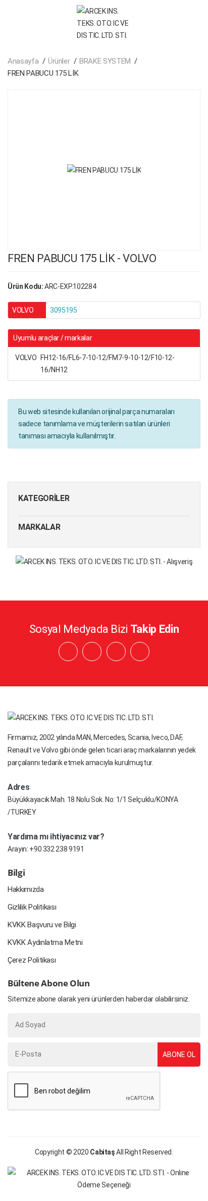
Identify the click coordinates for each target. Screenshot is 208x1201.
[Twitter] (139, 651)
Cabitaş (102, 1152)
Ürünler (59, 61)
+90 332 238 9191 (56, 849)
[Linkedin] (91, 651)
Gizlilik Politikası (32, 907)
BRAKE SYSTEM (105, 61)
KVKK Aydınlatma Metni (45, 942)
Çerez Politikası (32, 960)
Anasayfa (23, 61)
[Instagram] (116, 651)
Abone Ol (179, 1054)
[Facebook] (68, 651)
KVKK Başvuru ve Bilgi (42, 924)
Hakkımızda (26, 889)
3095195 (63, 310)
